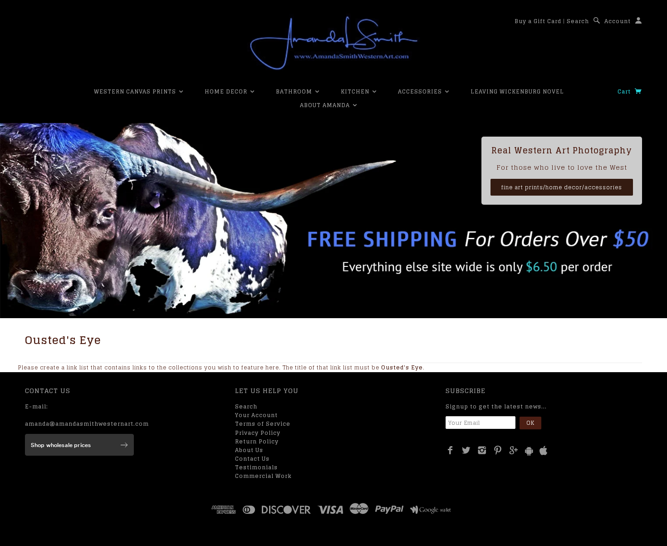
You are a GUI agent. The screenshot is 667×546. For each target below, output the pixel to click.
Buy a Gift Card (538, 21)
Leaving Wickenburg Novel (517, 91)
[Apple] (543, 451)
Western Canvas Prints (136, 91)
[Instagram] (482, 450)
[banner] (333, 43)
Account (617, 21)
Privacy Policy (257, 433)
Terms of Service (262, 423)
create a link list (64, 367)
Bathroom (295, 91)
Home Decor (227, 91)
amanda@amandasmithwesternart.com (87, 423)
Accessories (421, 91)
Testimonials (256, 467)
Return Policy (257, 441)
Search (578, 21)
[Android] (529, 451)
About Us (249, 450)
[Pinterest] (498, 450)
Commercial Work (263, 476)
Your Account (256, 415)
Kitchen (356, 91)
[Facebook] (450, 450)
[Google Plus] (514, 450)
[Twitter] (466, 450)
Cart (625, 91)
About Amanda (326, 105)
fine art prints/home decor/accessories (561, 187)
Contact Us (252, 458)
